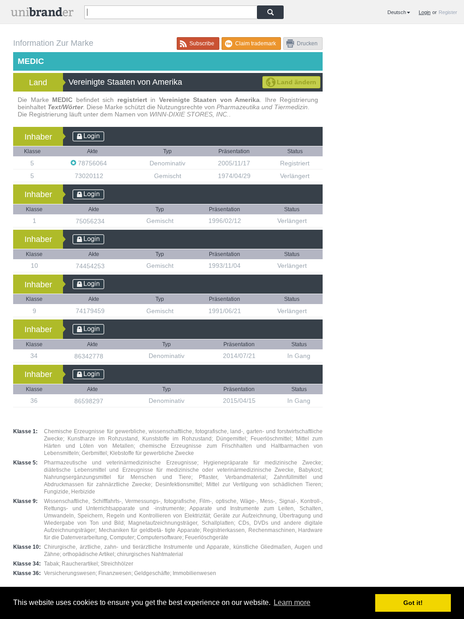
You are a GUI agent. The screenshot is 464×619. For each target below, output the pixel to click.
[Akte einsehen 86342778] (108, 356)
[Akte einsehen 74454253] (109, 266)
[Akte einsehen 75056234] (109, 221)
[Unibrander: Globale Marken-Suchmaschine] (42, 14)
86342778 (89, 356)
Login (424, 12)
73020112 (90, 175)
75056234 (91, 221)
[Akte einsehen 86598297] (108, 401)
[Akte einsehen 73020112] (108, 175)
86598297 (89, 401)
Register (448, 12)
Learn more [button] (292, 602)
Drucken (307, 43)
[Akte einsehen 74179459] (109, 310)
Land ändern (296, 82)
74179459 (91, 310)
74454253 (91, 266)
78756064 (92, 163)
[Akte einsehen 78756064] (111, 163)
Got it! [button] (413, 602)
